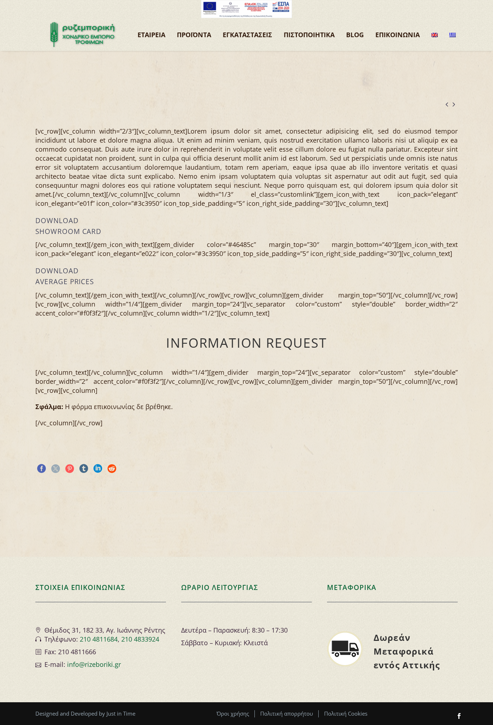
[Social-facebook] (459, 716)
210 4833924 (140, 639)
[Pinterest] (69, 468)
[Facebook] (41, 468)
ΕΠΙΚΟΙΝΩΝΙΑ (397, 34)
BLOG (355, 34)
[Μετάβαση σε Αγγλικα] (435, 35)
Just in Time (120, 713)
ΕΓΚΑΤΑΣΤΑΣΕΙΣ (247, 34)
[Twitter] (55, 468)
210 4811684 (99, 639)
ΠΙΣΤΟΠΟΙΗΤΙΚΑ (309, 34)
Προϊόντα (194, 34)
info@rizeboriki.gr (94, 664)
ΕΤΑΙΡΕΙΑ (151, 34)
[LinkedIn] (97, 468)
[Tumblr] (83, 468)
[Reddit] (112, 468)
